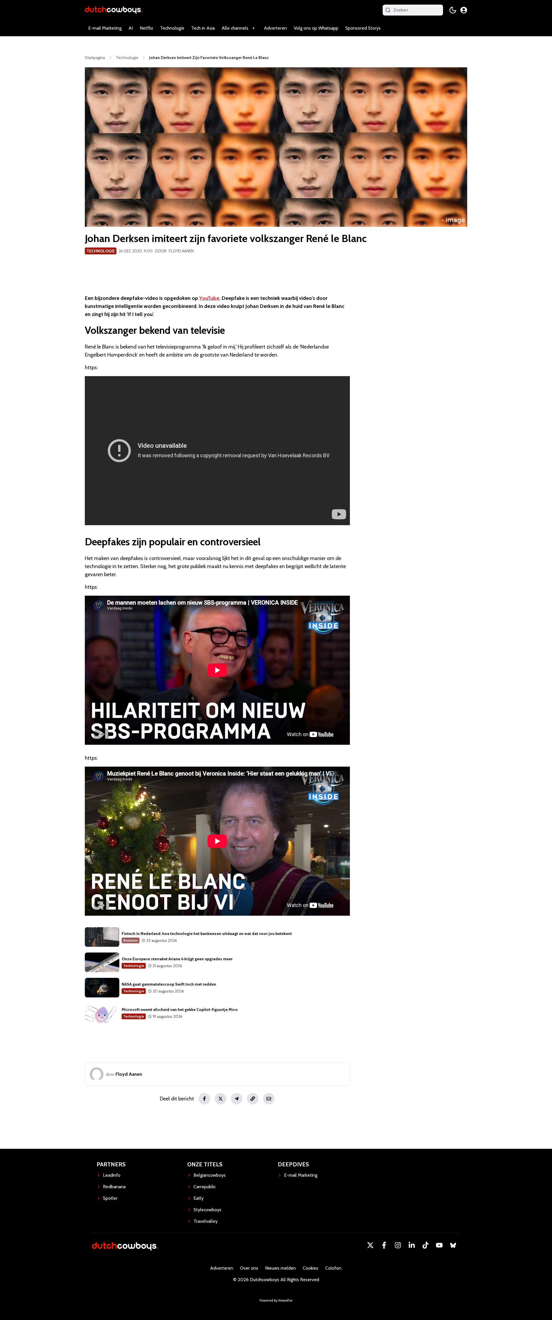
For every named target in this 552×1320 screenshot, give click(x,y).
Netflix (146, 28)
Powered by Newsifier (276, 1300)
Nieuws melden (280, 1268)
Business (130, 940)
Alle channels (235, 28)
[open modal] (463, 10)
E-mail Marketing (105, 28)
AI (131, 28)
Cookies (310, 1268)
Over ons (249, 1268)
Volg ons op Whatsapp (316, 28)
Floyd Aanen (181, 251)
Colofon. (333, 1268)
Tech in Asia (203, 28)
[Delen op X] (220, 1098)
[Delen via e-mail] (269, 1098)
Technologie (172, 28)
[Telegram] (236, 1098)
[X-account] (370, 1245)
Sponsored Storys (363, 28)
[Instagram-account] (397, 1245)
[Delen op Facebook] (204, 1098)
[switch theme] (453, 10)
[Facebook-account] (384, 1245)
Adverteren (275, 28)
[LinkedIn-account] (411, 1245)
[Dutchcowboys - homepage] (113, 10)
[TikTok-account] (425, 1245)
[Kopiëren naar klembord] (252, 1098)
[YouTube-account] (439, 1245)
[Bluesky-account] (453, 1245)
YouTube (209, 298)
